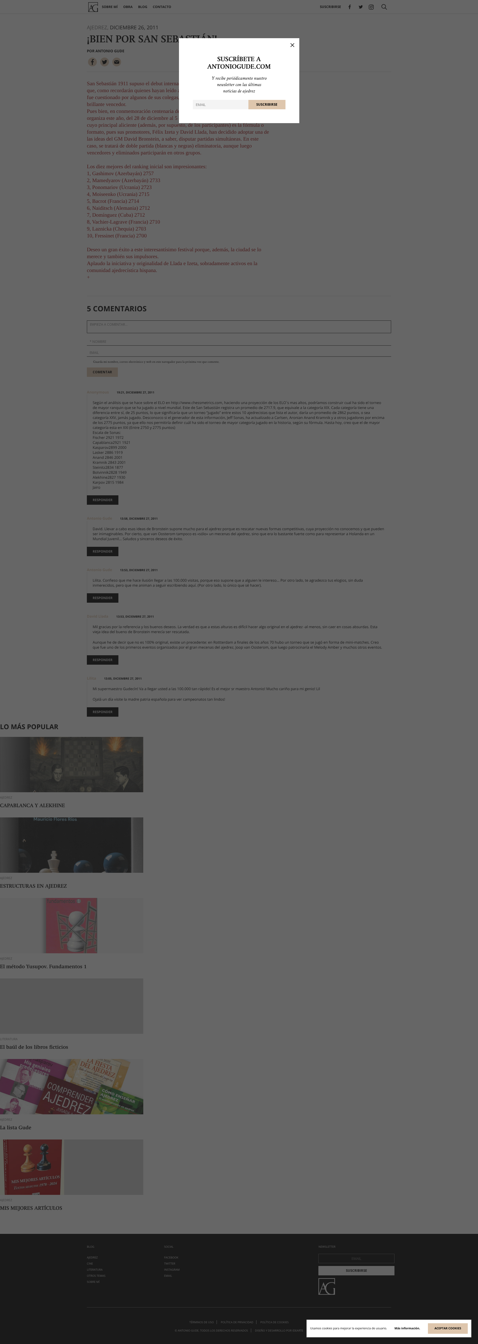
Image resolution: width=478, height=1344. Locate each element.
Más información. (407, 1328)
